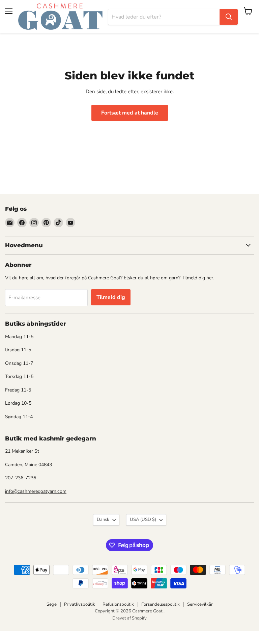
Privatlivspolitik (79, 604)
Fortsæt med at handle (129, 113)
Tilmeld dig (110, 297)
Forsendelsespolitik (160, 604)
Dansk (103, 519)
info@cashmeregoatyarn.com (35, 491)
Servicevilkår (200, 604)
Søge (52, 604)
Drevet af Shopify (129, 618)
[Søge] (229, 17)
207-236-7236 (20, 478)
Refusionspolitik (118, 604)
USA (143, 519)
